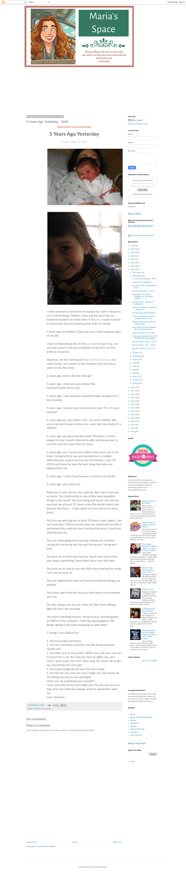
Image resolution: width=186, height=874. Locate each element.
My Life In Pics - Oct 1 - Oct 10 (144, 345)
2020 (133, 266)
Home (74, 842)
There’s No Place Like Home (143, 333)
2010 (133, 415)
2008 (133, 421)
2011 (133, 411)
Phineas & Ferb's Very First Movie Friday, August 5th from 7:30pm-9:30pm (149, 634)
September (137, 356)
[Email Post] (49, 705)
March (135, 376)
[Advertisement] (93, 89)
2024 (133, 253)
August (136, 360)
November (137, 276)
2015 (133, 398)
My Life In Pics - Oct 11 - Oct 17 (144, 342)
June (135, 366)
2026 (133, 246)
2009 (133, 418)
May (134, 370)
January (136, 383)
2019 (133, 269)
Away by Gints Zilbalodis (142, 282)
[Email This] (53, 705)
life (42, 708)
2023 (133, 256)
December (137, 273)
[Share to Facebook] (62, 705)
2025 (133, 249)
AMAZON (131, 207)
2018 (133, 387)
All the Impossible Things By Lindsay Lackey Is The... (143, 317)
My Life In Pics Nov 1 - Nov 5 (143, 291)
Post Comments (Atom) (46, 846)
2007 (133, 425)
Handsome (37, 708)
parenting (47, 708)
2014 (133, 401)
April (135, 373)
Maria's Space (137, 120)
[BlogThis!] (56, 705)
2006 (133, 428)
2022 (133, 259)
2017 (133, 391)
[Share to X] (59, 705)
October (136, 353)
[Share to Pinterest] (65, 705)
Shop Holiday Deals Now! (140, 226)
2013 (133, 404)
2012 (133, 408)
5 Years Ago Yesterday (74, 134)
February (136, 380)
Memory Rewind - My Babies (149, 502)
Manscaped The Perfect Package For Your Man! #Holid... (142, 296)
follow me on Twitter (149, 661)
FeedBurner (148, 194)
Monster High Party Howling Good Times (147, 570)
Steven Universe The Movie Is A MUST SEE (144, 323)
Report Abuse (135, 214)
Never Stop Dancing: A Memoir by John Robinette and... (144, 328)
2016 (133, 394)
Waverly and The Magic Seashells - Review (149, 525)
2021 (133, 263)
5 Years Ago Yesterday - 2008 (144, 279)
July (134, 363)
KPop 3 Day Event (137, 743)
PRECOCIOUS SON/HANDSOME (74, 127)
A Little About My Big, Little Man (148, 610)
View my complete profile (138, 124)
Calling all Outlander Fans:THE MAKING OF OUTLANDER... (144, 337)
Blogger (104, 867)
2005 (133, 432)
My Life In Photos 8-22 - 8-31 (143, 348)
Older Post (117, 842)
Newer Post (31, 842)
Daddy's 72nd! (147, 589)
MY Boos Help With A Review (143, 313)
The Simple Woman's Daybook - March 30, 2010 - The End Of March (149, 547)
